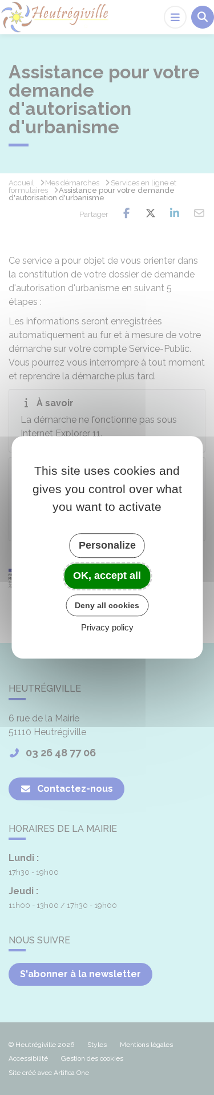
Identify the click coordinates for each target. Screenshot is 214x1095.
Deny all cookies (107, 605)
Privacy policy (107, 628)
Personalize (107, 545)
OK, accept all (107, 575)
